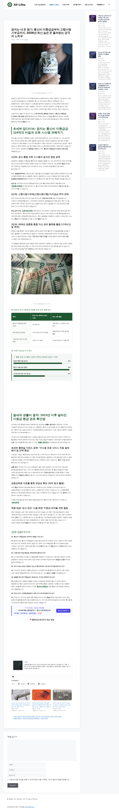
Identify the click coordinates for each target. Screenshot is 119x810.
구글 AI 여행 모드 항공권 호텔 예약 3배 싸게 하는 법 (104, 147)
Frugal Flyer (41, 303)
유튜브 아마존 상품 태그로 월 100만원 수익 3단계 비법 (104, 115)
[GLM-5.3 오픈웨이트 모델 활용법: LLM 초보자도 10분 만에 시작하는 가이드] (92, 86)
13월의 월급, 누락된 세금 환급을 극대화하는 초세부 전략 (30, 718)
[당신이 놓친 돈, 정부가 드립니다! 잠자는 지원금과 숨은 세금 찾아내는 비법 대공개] (62, 694)
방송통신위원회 (17, 186)
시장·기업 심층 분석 (40, 4)
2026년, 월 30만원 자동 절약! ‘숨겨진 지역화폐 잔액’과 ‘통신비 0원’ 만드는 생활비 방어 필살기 (41, 704)
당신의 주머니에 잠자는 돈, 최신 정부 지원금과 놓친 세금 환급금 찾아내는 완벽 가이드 (20, 704)
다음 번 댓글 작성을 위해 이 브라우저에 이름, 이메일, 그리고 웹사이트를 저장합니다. (39, 779)
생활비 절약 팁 (43, 442)
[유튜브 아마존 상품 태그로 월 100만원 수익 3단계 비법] (92, 116)
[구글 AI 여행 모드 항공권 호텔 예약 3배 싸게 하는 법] (92, 148)
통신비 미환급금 (42, 586)
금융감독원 (15, 502)
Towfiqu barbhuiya (41, 93)
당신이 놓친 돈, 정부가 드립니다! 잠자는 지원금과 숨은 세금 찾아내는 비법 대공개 (61, 704)
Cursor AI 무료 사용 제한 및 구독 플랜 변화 (104, 54)
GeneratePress (29, 807)
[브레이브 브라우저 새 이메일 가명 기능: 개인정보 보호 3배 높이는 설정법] (92, 18)
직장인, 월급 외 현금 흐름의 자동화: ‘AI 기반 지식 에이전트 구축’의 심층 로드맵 (37, 716)
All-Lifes (19, 4)
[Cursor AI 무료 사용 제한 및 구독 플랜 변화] (92, 55)
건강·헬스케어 (77, 4)
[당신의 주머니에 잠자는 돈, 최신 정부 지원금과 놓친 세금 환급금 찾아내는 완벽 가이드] (20, 694)
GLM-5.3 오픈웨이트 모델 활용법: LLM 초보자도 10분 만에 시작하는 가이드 (104, 86)
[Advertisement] (42, 15)
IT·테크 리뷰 (65, 4)
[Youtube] (13, 677)
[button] (109, 4)
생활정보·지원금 (54, 4)
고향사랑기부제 (27, 211)
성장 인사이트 (89, 4)
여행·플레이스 (101, 4)
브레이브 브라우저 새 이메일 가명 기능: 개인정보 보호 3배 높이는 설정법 (104, 18)
